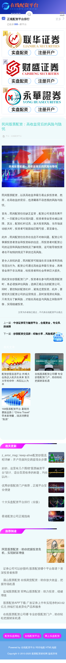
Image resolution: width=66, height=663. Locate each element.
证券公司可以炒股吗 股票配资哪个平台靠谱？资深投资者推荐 (32, 570)
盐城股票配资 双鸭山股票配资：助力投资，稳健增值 (32, 593)
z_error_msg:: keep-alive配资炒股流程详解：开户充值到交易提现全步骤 (24, 457)
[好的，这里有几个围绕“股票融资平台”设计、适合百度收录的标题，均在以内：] (56, 472)
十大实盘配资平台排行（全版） (21, 502)
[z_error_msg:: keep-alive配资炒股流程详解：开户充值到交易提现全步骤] (56, 457)
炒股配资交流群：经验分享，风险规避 (34, 333)
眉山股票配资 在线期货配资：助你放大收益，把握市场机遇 (32, 582)
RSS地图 (40, 647)
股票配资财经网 (40, 653)
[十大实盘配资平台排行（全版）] (56, 501)
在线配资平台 (32, 636)
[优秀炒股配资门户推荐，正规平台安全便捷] (56, 487)
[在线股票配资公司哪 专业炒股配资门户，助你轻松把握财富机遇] (49, 361)
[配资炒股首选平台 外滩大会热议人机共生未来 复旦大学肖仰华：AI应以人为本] (16, 361)
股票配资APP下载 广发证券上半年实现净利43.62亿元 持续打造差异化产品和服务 (33, 605)
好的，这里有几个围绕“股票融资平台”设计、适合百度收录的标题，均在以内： (25, 472)
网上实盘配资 (52, 636)
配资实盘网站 (12, 636)
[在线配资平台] (20, 6)
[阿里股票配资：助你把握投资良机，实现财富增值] (55, 551)
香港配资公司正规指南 (16, 516)
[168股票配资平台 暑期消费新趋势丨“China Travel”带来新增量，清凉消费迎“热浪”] (16, 396)
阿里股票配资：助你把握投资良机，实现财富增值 (21, 551)
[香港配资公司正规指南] (56, 516)
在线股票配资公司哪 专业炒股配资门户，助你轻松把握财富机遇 (32, 616)
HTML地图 (51, 647)
